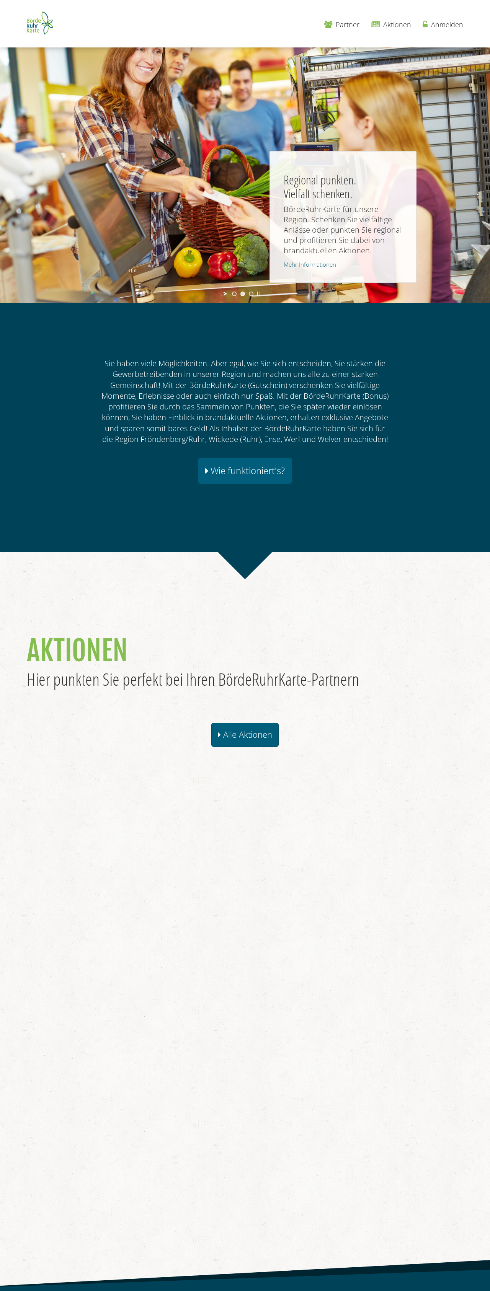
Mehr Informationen (310, 264)
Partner (346, 24)
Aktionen (396, 24)
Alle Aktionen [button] (246, 734)
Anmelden (446, 24)
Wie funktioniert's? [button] (246, 471)
